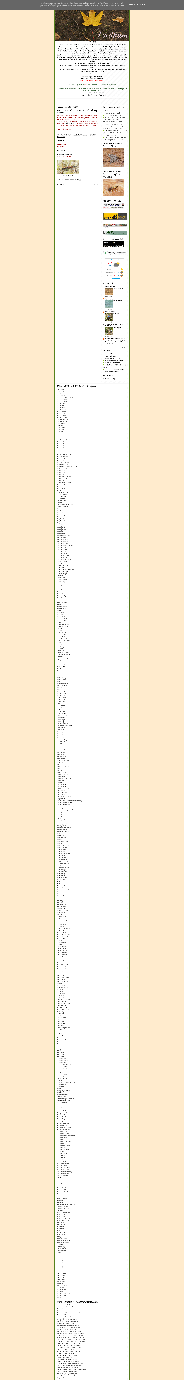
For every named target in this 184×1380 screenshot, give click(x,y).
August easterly (118, 288)
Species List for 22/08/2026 (113, 342)
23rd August (117, 328)
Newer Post (60, 184)
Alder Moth (60, 389)
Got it (142, 5)
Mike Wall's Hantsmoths (113, 363)
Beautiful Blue (117, 313)
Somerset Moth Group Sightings (115, 369)
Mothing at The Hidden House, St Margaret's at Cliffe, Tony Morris (115, 339)
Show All (124, 347)
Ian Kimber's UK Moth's (112, 358)
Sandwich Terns (118, 301)
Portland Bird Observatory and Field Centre (114, 325)
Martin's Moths (110, 312)
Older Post (96, 184)
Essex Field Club (110, 354)
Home (78, 184)
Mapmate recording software (114, 361)
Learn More (133, 5)
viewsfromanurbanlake (112, 372)
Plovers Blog (108, 299)
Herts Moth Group (110, 356)
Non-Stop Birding (110, 287)
